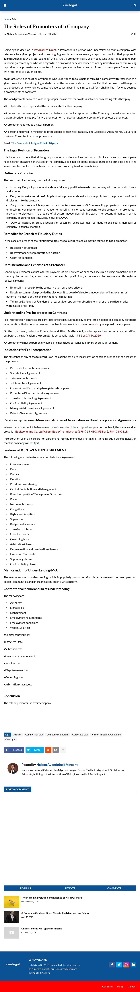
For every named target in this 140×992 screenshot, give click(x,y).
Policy (120, 986)
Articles (15, 19)
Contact (132, 986)
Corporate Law (80, 734)
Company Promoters (57, 734)
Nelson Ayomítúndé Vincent (57, 765)
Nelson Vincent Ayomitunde (106, 734)
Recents (70, 888)
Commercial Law (34, 734)
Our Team (107, 986)
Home (6, 19)
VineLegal (10, 739)
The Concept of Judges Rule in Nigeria (34, 143)
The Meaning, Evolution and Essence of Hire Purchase (51, 897)
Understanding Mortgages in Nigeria (41, 928)
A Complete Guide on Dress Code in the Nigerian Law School (55, 913)
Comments (114, 888)
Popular (25, 888)
